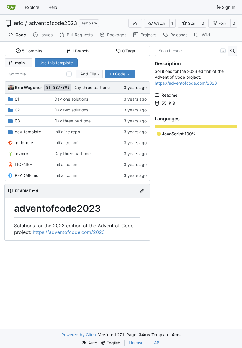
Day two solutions (71, 109)
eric (18, 23)
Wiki (206, 34)
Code (20, 34)
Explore (32, 7)
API (157, 342)
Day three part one (91, 87)
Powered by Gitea (78, 334)
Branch (80, 50)
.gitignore (24, 142)
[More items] (232, 35)
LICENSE (23, 164)
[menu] (89, 342)
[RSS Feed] (135, 23)
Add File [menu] (88, 73)
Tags (128, 50)
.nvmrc (21, 153)
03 (17, 120)
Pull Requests (80, 34)
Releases (178, 34)
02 (17, 109)
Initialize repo (67, 131)
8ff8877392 (58, 87)
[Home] (11, 7)
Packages (116, 34)
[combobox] (39, 74)
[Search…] (232, 51)
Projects (148, 34)
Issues (46, 34)
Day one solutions (71, 98)
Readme (169, 95)
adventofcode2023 (53, 23)
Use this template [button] (56, 62)
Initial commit (67, 142)
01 (17, 98)
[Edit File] (141, 191)
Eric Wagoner (28, 87)
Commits (32, 50)
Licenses (137, 342)
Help (52, 7)
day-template (28, 131)
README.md (27, 175)
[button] (157, 23)
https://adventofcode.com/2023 (69, 232)
